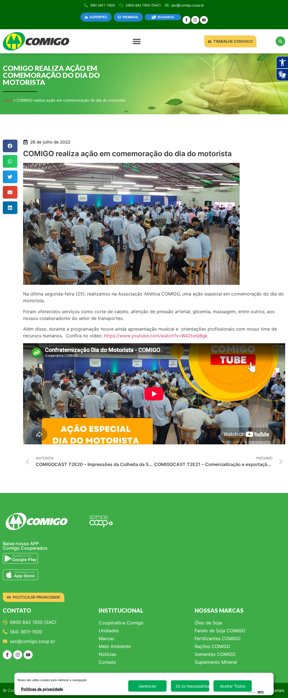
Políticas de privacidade (42, 689)
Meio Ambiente (115, 646)
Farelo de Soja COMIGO (220, 630)
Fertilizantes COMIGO (217, 638)
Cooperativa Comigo (121, 623)
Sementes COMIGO (215, 654)
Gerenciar (147, 686)
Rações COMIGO (212, 646)
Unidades (109, 630)
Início (7, 100)
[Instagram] (195, 20)
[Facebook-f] (186, 20)
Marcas (106, 638)
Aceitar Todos (232, 686)
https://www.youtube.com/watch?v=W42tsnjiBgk (156, 335)
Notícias (107, 654)
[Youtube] (204, 20)
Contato (107, 662)
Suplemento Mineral (216, 662)
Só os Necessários (192, 686)
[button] (136, 41)
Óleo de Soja (208, 623)
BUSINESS (166, 17)
